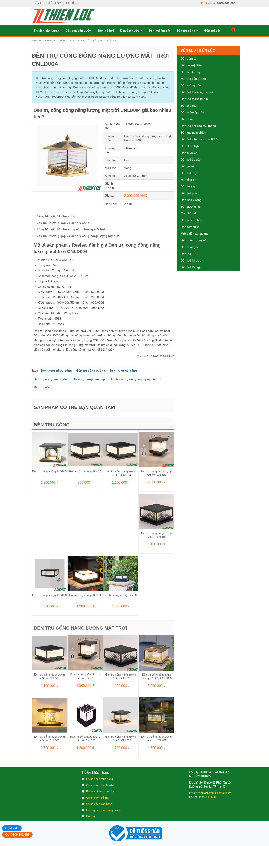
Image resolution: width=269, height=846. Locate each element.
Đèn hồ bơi (106, 30)
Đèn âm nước (130, 30)
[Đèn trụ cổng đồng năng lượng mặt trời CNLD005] (156, 652)
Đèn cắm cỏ (189, 58)
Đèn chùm (187, 119)
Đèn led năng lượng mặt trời (199, 139)
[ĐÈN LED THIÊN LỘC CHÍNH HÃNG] (63, 15)
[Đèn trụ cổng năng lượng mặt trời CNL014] (121, 449)
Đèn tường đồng (192, 85)
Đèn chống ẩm (190, 247)
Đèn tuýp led (189, 152)
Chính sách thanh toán (100, 785)
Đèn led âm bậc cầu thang (198, 125)
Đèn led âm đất (159, 30)
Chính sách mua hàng (99, 779)
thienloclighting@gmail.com (214, 792)
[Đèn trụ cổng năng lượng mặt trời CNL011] (156, 511)
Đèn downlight (190, 146)
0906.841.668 (226, 3)
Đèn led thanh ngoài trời (197, 92)
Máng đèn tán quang (194, 233)
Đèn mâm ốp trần (192, 112)
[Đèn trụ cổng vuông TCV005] (121, 573)
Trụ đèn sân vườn (46, 30)
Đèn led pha (189, 193)
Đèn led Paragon (192, 267)
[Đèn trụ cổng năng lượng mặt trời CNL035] (156, 714)
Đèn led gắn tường (193, 78)
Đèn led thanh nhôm (194, 99)
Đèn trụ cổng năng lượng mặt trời (80, 628)
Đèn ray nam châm (193, 132)
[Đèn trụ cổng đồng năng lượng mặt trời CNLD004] (67, 155)
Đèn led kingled (191, 260)
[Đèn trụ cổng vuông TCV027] (85, 449)
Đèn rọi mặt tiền (191, 65)
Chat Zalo (11, 828)
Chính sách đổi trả (97, 797)
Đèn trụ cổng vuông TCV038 (49, 595)
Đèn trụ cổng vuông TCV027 (85, 471)
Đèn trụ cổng (186, 30)
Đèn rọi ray (188, 186)
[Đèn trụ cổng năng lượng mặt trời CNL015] (49, 714)
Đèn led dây (189, 173)
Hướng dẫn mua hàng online (103, 810)
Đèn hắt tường (190, 72)
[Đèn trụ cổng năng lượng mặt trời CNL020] (85, 714)
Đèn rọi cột (212, 30)
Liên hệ (90, 816)
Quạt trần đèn (190, 213)
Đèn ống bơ (188, 179)
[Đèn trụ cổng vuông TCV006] (85, 573)
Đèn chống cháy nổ (194, 240)
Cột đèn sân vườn (79, 30)
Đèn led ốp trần (191, 159)
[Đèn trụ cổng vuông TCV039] (49, 449)
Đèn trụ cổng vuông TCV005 (121, 595)
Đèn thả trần (189, 105)
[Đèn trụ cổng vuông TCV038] (49, 573)
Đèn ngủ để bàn (191, 220)
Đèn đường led (191, 206)
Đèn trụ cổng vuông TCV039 (49, 471)
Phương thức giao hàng (100, 791)
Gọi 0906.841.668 (17, 834)
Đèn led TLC (189, 253)
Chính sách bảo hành (99, 803)
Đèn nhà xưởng (191, 200)
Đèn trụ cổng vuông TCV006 (85, 595)
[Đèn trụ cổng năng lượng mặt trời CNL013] (156, 449)
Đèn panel (187, 166)
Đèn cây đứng (190, 226)
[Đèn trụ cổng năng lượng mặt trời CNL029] (121, 714)
